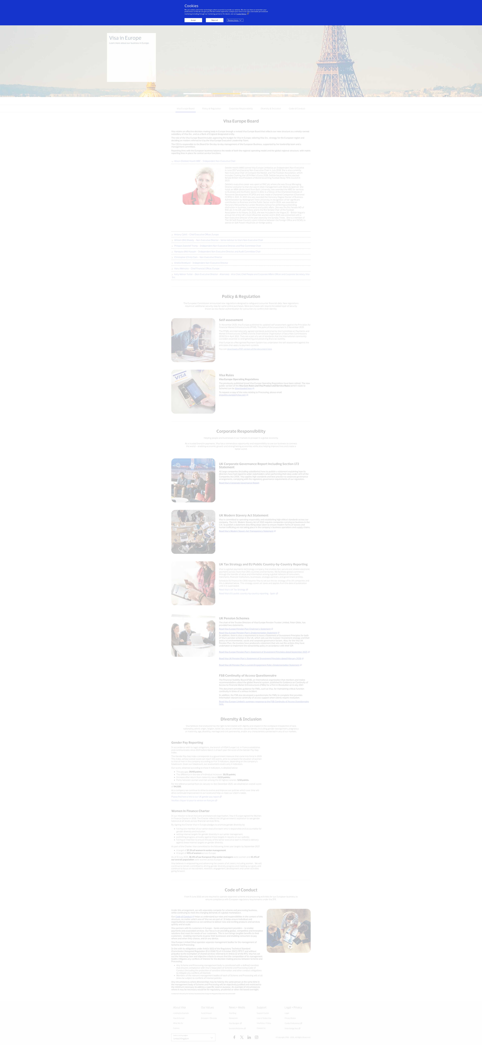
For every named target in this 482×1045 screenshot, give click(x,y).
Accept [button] (193, 20)
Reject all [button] (215, 20)
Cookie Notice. (241, 14)
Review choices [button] (233, 20)
